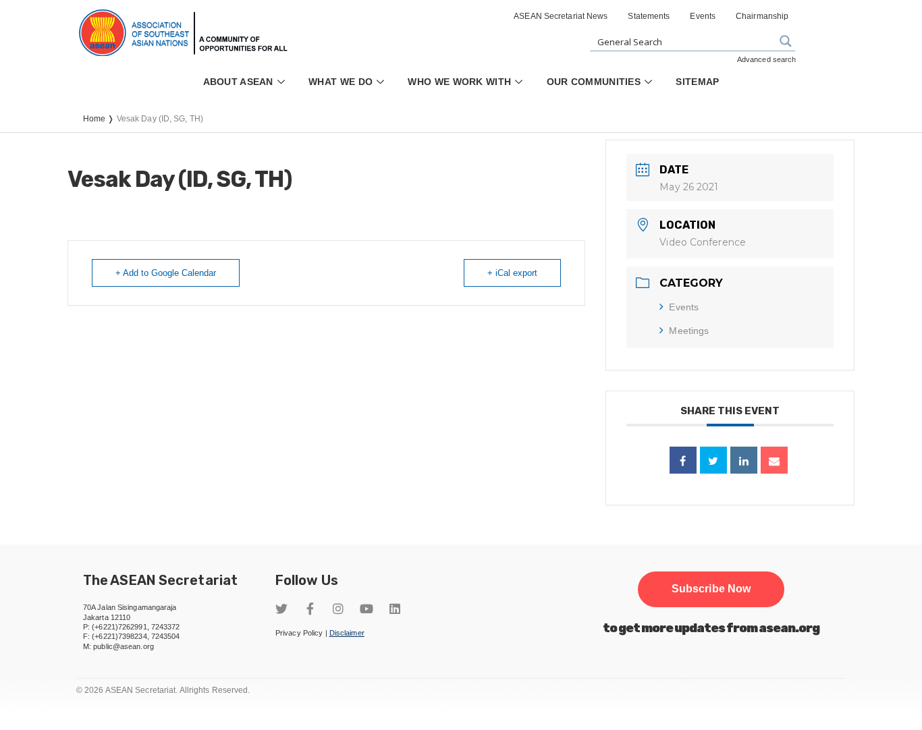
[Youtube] (366, 608)
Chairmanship (762, 16)
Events (702, 16)
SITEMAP (697, 81)
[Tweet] (713, 460)
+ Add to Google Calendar (165, 273)
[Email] (774, 460)
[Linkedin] (743, 460)
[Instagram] (338, 608)
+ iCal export (512, 273)
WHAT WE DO (340, 81)
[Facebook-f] (310, 608)
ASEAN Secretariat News (560, 16)
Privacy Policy (299, 633)
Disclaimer (346, 633)
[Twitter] (281, 608)
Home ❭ (100, 118)
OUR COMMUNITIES (594, 81)
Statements (649, 16)
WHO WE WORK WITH (459, 81)
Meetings (689, 330)
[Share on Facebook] (683, 460)
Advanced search (766, 59)
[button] (711, 589)
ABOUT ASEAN (238, 81)
